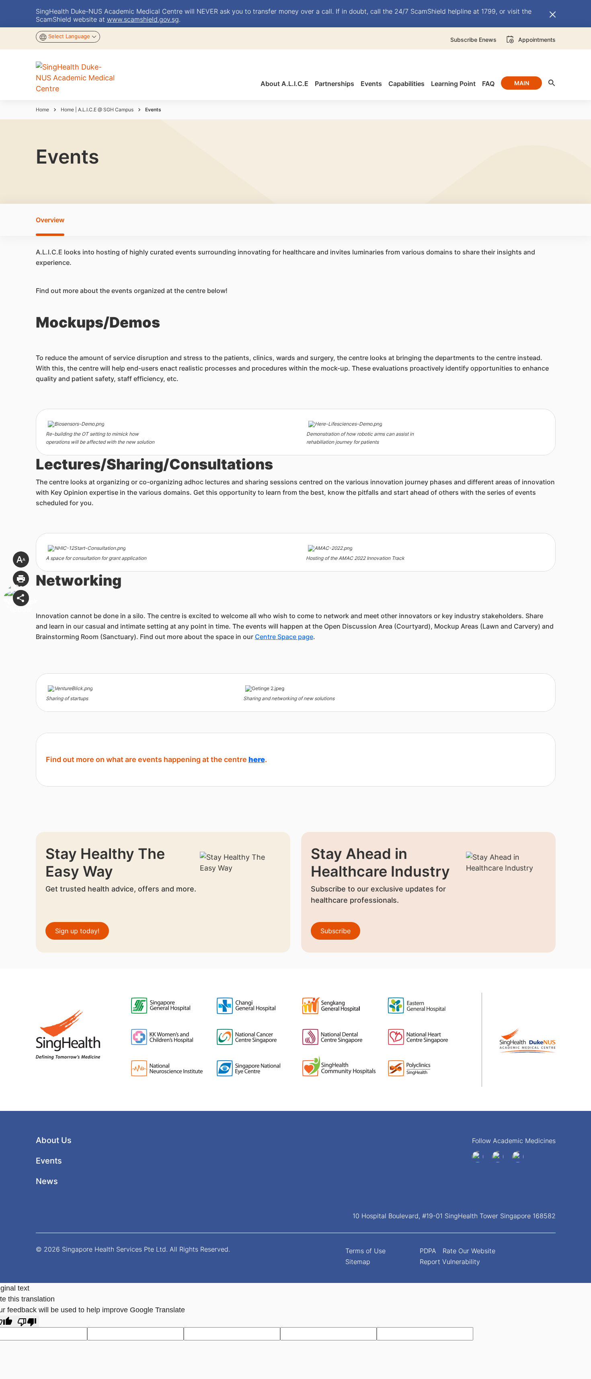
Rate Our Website (469, 1251)
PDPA (428, 1251)
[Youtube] (500, 1156)
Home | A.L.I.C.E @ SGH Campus (97, 110)
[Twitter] (520, 1156)
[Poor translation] (27, 1321)
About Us (54, 1140)
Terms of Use (365, 1251)
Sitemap (357, 1262)
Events (49, 1161)
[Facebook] (480, 1156)
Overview (50, 220)
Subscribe (335, 931)
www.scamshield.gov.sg (143, 19)
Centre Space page (284, 637)
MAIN (521, 83)
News (47, 1181)
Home (42, 110)
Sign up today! (77, 931)
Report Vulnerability (450, 1262)
